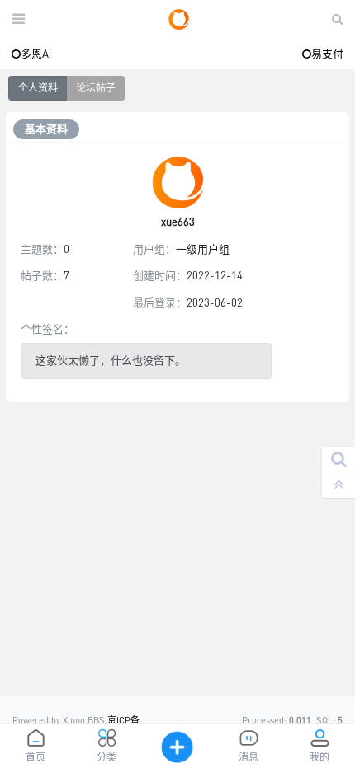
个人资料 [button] (38, 88)
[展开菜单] (18, 20)
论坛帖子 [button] (96, 88)
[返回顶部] (338, 485)
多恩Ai (36, 53)
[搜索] (338, 459)
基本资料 (46, 128)
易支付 (327, 53)
